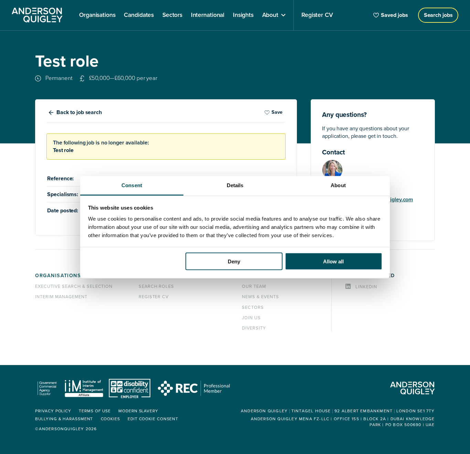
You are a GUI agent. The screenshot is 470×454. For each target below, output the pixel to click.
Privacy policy (53, 411)
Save (276, 112)
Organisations (58, 276)
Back (79, 112)
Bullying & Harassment (64, 419)
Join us (251, 318)
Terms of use (95, 411)
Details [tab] (235, 185)
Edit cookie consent (153, 419)
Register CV (154, 297)
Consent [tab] (131, 185)
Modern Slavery (138, 411)
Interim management (61, 297)
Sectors (253, 307)
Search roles (156, 286)
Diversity (254, 328)
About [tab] (338, 185)
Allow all (333, 261)
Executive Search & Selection (74, 286)
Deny (234, 261)
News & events (260, 297)
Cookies (110, 419)
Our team (254, 286)
